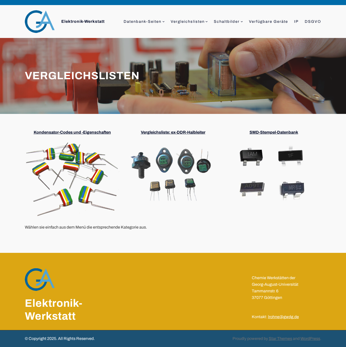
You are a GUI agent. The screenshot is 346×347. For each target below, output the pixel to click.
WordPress (310, 338)
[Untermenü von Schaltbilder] (242, 21)
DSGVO (313, 21)
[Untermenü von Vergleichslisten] (206, 21)
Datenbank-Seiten (142, 21)
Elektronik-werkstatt (83, 21)
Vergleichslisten (188, 21)
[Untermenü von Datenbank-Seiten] (163, 21)
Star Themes (280, 338)
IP (296, 21)
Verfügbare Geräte (268, 21)
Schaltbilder (227, 21)
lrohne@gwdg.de (283, 317)
